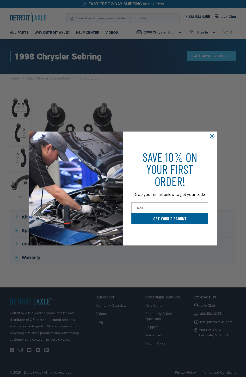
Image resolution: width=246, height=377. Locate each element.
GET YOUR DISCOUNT (170, 218)
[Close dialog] (212, 136)
